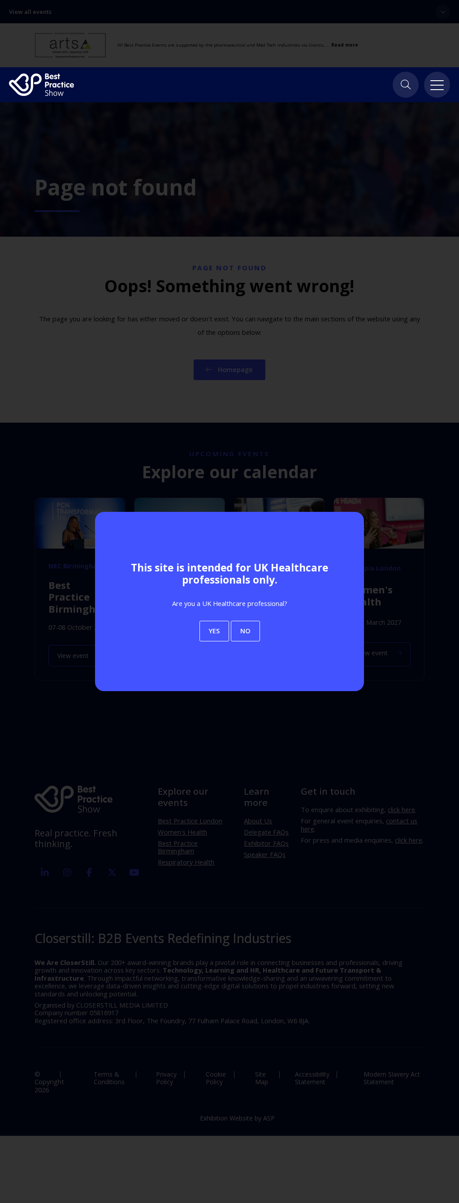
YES (214, 630)
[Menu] (437, 85)
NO (245, 630)
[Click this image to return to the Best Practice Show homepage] (41, 85)
